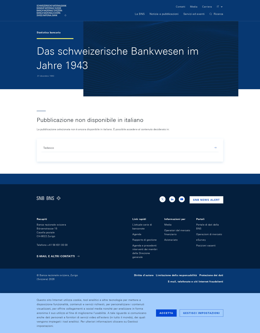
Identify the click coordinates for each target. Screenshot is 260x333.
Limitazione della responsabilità (176, 275)
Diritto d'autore (144, 275)
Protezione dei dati (211, 275)
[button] (220, 7)
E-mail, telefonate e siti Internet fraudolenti (195, 281)
